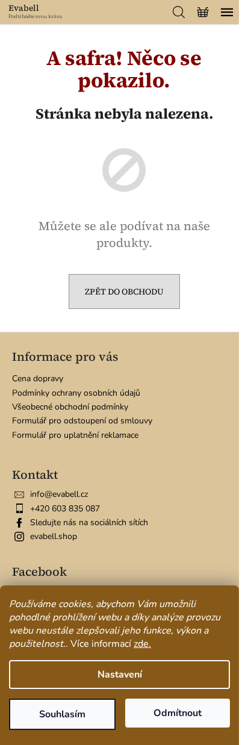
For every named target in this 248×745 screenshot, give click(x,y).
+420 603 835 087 (65, 508)
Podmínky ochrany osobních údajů (76, 393)
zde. (142, 643)
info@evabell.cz (59, 494)
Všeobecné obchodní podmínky (70, 407)
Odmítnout (177, 713)
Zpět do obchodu (124, 291)
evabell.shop (53, 536)
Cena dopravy (37, 378)
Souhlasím (62, 714)
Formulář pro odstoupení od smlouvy (82, 420)
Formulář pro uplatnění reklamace (75, 435)
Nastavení (120, 674)
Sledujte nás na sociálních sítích (89, 522)
